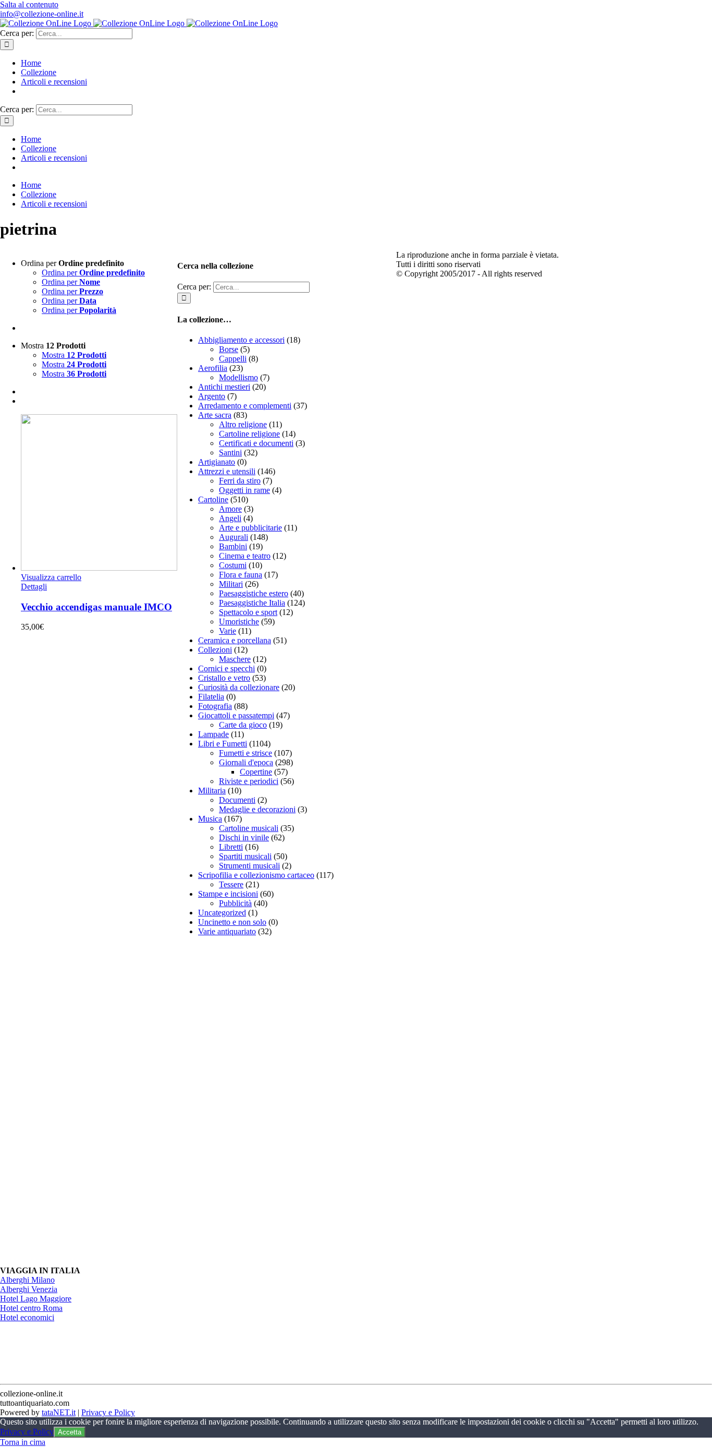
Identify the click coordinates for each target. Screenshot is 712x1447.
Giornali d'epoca (246, 762)
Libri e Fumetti (222, 743)
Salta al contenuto (29, 4)
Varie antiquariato (227, 931)
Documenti (237, 799)
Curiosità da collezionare (238, 687)
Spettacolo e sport (248, 612)
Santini (230, 452)
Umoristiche (239, 621)
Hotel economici (27, 1317)
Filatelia (211, 696)
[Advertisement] (255, 1101)
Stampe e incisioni (228, 893)
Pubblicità (235, 903)
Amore (230, 508)
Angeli (230, 518)
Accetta (69, 1432)
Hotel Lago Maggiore (35, 1298)
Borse (228, 349)
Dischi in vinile (244, 837)
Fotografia (215, 706)
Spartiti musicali (245, 856)
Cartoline (213, 499)
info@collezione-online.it (41, 13)
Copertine (256, 771)
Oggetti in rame (244, 490)
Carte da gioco (243, 724)
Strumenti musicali (249, 865)
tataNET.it (59, 1412)
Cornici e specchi (226, 668)
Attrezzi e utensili (226, 471)
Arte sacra (214, 415)
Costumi (233, 565)
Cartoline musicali (248, 828)
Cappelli (233, 358)
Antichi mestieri (224, 386)
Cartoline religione (249, 433)
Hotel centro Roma (31, 1308)
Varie (227, 630)
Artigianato (216, 461)
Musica (210, 818)
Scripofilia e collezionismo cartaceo (256, 875)
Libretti (231, 846)
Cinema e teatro (245, 555)
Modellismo (238, 377)
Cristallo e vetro (224, 677)
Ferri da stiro (240, 480)
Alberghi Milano (27, 1279)
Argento (211, 396)
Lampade (213, 734)
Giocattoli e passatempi (236, 715)
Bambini (233, 546)
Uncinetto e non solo (232, 922)
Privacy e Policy (108, 1412)
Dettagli (34, 586)
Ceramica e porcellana (234, 640)
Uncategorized (222, 912)
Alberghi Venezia (28, 1289)
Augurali (233, 537)
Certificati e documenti (256, 443)
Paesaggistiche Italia (252, 602)
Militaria (212, 790)
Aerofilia (212, 368)
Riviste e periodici (248, 781)
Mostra (74, 355)
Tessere (231, 884)
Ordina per (93, 272)
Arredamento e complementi (244, 405)
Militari (231, 584)
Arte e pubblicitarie (250, 527)
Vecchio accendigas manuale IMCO (96, 606)
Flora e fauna (240, 574)
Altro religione (243, 424)
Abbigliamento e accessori (241, 339)
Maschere (235, 659)
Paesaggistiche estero (253, 593)
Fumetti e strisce (245, 753)
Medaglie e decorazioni (257, 809)
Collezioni (215, 649)
